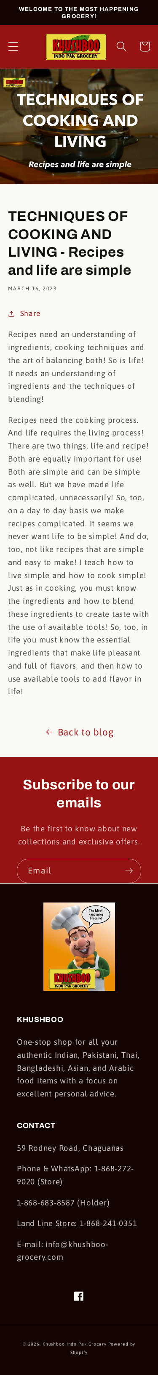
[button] (13, 46)
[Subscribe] (129, 871)
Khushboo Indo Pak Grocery (75, 1343)
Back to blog (86, 732)
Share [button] (30, 313)
